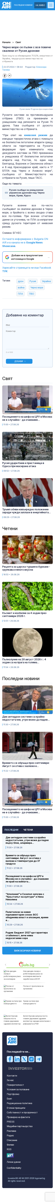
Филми (10, 1145)
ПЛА (20, 293)
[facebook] (10, 1059)
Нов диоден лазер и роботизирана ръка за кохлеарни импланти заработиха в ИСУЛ (32, 975)
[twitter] (24, 1059)
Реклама (11, 1131)
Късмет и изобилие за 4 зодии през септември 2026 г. (24, 615)
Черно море (36, 287)
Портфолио (13, 1094)
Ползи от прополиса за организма (33, 987)
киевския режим (35, 135)
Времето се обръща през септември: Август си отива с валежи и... (26, 764)
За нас (10, 1080)
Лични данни (14, 1162)
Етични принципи (16, 1108)
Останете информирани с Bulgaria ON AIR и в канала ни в (25, 242)
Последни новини (23, 5)
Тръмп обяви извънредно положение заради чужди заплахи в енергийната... (26, 511)
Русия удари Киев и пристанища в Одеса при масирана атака (23, 465)
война (21, 287)
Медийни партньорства (19, 1126)
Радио (10, 1135)
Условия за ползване (18, 1089)
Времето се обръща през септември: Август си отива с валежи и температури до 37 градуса (23, 859)
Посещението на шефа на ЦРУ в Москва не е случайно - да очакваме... (27, 418)
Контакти (12, 1076)
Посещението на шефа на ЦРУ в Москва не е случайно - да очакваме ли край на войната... (27, 879)
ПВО (31, 293)
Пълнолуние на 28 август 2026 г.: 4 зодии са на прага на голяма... (24, 661)
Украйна (46, 281)
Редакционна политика (19, 1103)
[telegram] (39, 1059)
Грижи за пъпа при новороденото (31, 1002)
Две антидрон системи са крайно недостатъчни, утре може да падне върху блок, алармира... (27, 840)
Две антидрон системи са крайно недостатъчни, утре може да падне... (26, 718)
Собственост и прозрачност (22, 1112)
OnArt (10, 1155)
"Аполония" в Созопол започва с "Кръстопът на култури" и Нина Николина (25, 897)
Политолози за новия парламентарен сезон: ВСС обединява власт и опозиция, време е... (27, 916)
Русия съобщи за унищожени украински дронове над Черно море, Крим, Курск (27, 193)
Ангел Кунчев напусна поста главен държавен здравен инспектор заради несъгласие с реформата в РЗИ (36, 1020)
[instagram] (31, 1059)
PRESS (10, 1122)
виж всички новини (27, 950)
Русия (32, 281)
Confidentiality (14, 1168)
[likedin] (17, 1059)
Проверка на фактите (18, 1117)
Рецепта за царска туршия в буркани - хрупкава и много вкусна (26, 568)
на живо (40, 5)
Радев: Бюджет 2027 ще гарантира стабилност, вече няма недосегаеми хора (27, 935)
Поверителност (15, 1085)
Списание (12, 1140)
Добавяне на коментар (25, 315)
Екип (9, 1099)
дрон (20, 281)
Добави (18, 361)
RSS (9, 1149)
